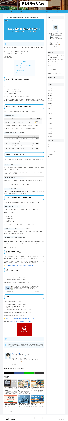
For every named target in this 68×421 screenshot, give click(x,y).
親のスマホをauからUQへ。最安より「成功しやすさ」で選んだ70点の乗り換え (55, 73)
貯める (6, 368)
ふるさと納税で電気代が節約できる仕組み (23, 63)
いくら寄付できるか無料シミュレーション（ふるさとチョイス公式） (19, 265)
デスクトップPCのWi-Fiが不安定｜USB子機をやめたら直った (56, 64)
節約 (19, 368)
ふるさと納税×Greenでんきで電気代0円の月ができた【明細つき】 (21, 321)
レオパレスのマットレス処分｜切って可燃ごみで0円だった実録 (56, 68)
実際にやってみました (19, 72)
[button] (39, 373)
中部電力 (16, 368)
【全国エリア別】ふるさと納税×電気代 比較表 (23, 65)
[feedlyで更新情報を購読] (14, 364)
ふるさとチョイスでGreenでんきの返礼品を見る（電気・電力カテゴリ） (19, 318)
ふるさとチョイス (11, 368)
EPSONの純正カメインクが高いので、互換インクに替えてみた (55, 60)
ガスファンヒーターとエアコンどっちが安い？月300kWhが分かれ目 (56, 56)
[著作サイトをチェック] (12, 364)
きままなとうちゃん (16, 353)
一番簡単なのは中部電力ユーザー (21, 67)
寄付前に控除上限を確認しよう (21, 70)
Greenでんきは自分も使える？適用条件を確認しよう (24, 68)
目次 (23, 61)
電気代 (23, 368)
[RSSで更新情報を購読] (15, 364)
